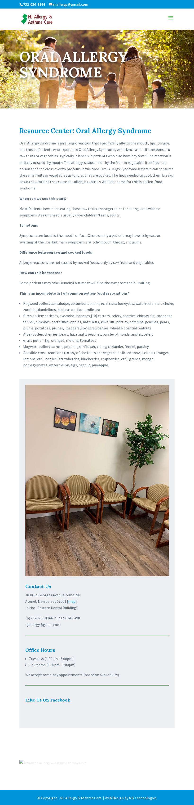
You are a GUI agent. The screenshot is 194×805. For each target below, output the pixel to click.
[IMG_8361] (97, 574)
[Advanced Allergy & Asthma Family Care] (53, 763)
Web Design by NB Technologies (131, 798)
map (71, 601)
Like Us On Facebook (47, 700)
